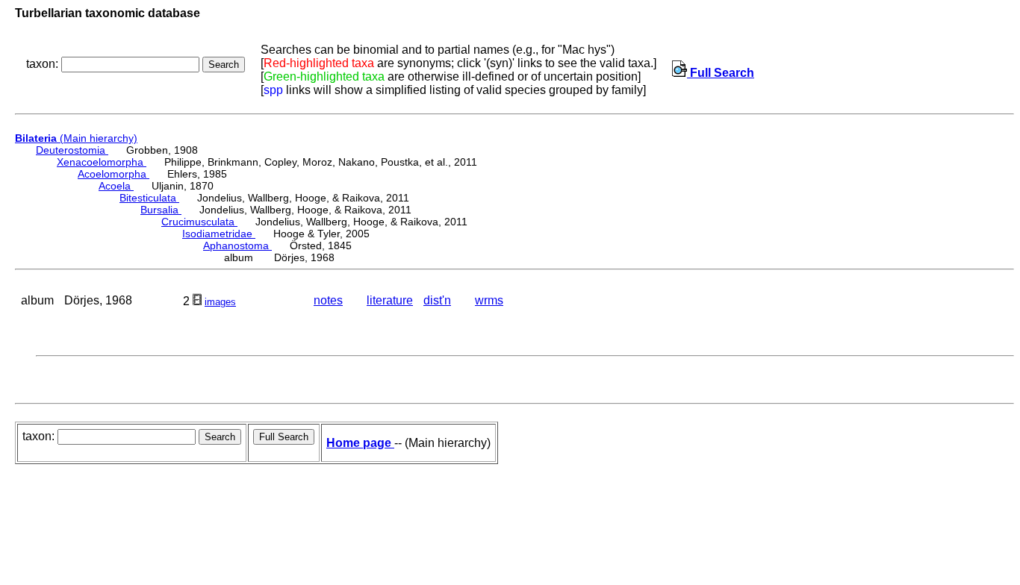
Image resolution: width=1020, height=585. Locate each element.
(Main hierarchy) (76, 138)
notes (328, 300)
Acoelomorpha (113, 174)
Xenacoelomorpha (101, 162)
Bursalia (160, 210)
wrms (489, 300)
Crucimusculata (199, 222)
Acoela (116, 186)
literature (390, 300)
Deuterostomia (72, 150)
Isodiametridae (218, 234)
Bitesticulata (149, 198)
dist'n (437, 300)
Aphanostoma (237, 245)
